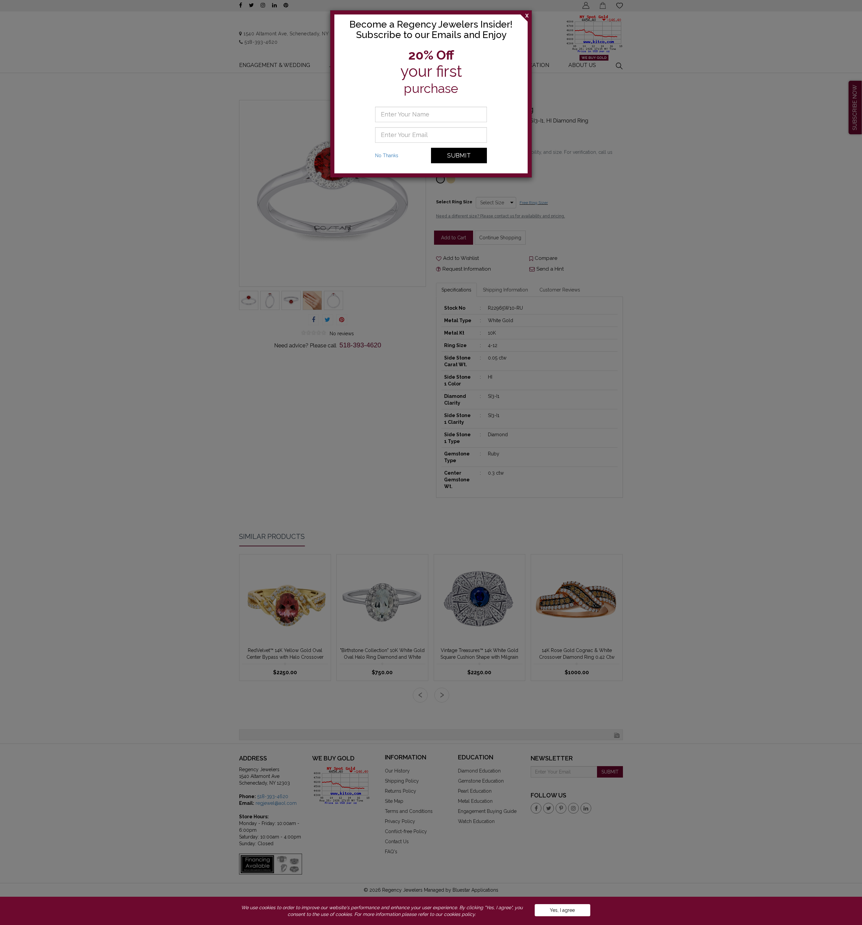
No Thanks (386, 155)
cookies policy (459, 914)
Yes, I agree (562, 910)
